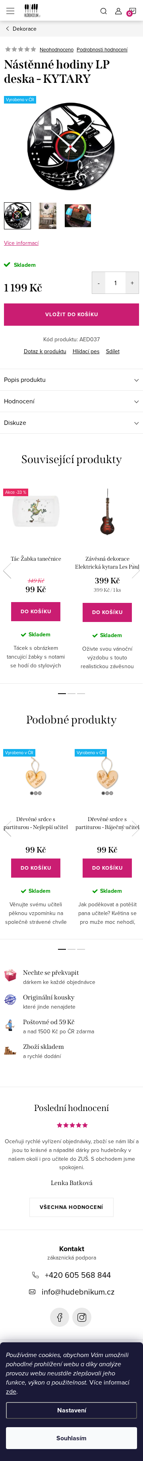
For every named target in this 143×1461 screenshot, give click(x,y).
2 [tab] (71, 693)
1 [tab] (62, 693)
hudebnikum (81, 1317)
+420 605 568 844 (78, 1275)
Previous (7, 571)
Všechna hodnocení (71, 1207)
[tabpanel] (36, 581)
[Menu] (10, 10)
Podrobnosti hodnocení (102, 49)
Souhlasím (71, 1438)
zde (11, 1391)
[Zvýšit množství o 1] (132, 282)
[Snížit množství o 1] (98, 282)
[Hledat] (104, 10)
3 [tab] (81, 693)
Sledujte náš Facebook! (59, 1317)
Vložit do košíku (71, 314)
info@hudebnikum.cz (78, 1291)
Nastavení (71, 1410)
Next (136, 571)
